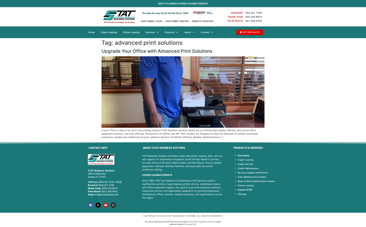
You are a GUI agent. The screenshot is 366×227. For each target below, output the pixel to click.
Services (150, 32)
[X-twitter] (98, 205)
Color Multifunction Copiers (252, 177)
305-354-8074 (253, 17)
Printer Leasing (131, 32)
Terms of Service (209, 222)
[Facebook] (90, 205)
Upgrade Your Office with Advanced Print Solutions (157, 51)
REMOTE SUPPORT (203, 21)
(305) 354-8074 (110, 188)
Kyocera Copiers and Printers (253, 172)
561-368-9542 (253, 21)
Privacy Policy (193, 222)
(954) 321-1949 (106, 185)
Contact (205, 32)
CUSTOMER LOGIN (151, 21)
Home (91, 32)
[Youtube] (105, 205)
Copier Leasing (187, 3)
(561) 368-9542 (109, 191)
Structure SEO (190, 224)
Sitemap (242, 194)
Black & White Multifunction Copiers (256, 181)
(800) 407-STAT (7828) (110, 182)
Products (170, 32)
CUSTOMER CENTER (177, 21)
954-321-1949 (253, 13)
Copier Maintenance (248, 168)
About (187, 32)
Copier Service (245, 164)
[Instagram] (113, 205)
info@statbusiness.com (107, 194)
